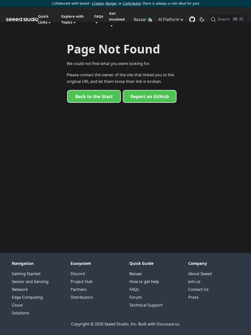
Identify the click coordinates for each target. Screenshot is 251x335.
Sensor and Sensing (30, 281)
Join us (194, 281)
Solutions (20, 313)
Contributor (132, 3)
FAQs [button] (98, 16)
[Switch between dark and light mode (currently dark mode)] (202, 19)
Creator (98, 3)
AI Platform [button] (168, 19)
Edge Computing (27, 297)
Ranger (111, 3)
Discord (78, 273)
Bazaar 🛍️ (143, 19)
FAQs (134, 289)
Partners (79, 289)
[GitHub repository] (192, 19)
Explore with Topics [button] (72, 19)
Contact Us (198, 289)
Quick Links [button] (43, 19)
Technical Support (146, 305)
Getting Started (26, 273)
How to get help (144, 281)
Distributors (82, 297)
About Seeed (200, 273)
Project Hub (82, 281)
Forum (135, 297)
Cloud (17, 305)
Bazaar (135, 273)
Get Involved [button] (117, 16)
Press (193, 297)
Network (20, 289)
